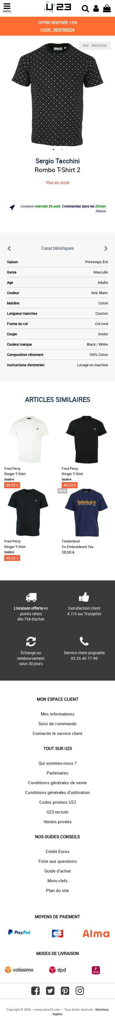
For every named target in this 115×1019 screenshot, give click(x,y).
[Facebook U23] (35, 992)
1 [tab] (53, 149)
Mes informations (58, 714)
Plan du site (57, 890)
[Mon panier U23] (107, 8)
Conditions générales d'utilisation (57, 792)
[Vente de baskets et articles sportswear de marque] (57, 7)
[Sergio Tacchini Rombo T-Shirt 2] (57, 94)
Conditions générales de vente (57, 782)
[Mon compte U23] (96, 7)
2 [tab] (61, 149)
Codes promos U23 (57, 802)
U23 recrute (57, 812)
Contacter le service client (57, 733)
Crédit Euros (58, 851)
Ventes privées (58, 821)
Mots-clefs (57, 880)
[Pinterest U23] (65, 992)
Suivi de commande (57, 723)
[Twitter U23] (50, 992)
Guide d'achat (57, 871)
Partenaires (57, 773)
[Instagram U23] (80, 992)
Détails (100, 211)
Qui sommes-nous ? (57, 763)
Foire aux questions (58, 861)
